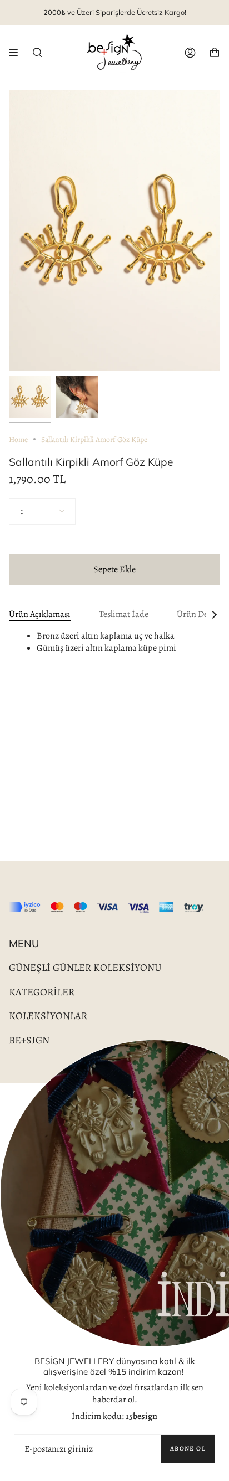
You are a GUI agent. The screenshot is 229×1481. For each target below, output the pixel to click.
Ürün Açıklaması (40, 614)
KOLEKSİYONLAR (48, 1015)
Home (18, 439)
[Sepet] (214, 53)
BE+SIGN (29, 1040)
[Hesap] (190, 53)
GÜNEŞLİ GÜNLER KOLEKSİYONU (85, 967)
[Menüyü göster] (17, 52)
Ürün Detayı (199, 614)
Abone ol (188, 1448)
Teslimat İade (123, 614)
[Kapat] (212, 1099)
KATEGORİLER (41, 992)
